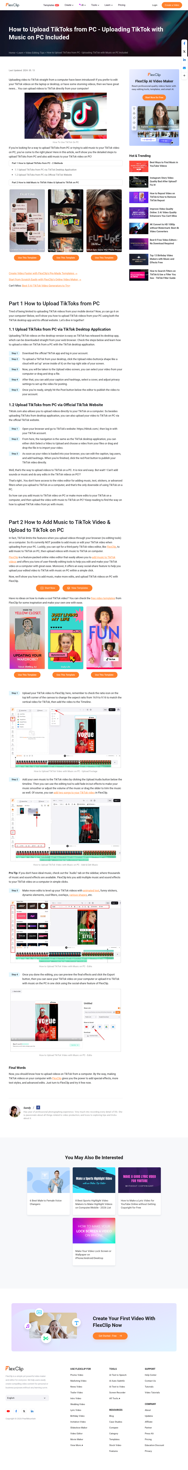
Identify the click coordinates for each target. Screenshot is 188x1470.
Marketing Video (78, 1381)
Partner (148, 1427)
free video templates (103, 598)
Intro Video (75, 1398)
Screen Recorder (117, 1392)
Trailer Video (76, 1392)
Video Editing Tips (35, 52)
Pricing (121, 5)
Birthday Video (77, 1416)
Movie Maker (76, 1439)
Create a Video (172, 5)
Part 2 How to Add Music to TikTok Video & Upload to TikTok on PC (45, 182)
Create (68, 5)
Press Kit (149, 1433)
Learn (107, 5)
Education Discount (154, 1445)
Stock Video (115, 1445)
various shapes (78, 894)
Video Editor (76, 1433)
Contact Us (150, 1381)
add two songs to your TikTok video (74, 792)
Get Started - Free (109, 1335)
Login (154, 5)
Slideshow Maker (78, 1427)
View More (75, 1445)
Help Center (150, 1375)
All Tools (113, 1398)
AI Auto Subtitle (117, 1381)
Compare (113, 1427)
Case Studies (115, 1422)
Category (113, 1433)
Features (113, 1451)
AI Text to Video (117, 1386)
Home (12, 52)
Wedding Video (77, 1404)
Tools (94, 5)
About (148, 1410)
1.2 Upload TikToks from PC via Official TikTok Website (43, 174)
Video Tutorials (152, 1392)
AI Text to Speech (117, 1375)
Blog (111, 1416)
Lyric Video (75, 1410)
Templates (48, 5)
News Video (76, 1386)
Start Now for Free (154, 97)
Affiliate (148, 1422)
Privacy (148, 1451)
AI (83, 5)
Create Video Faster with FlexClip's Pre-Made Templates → (43, 273)
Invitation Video (78, 1422)
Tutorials (149, 1386)
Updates (149, 1416)
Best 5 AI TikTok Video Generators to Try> (46, 285)
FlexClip (111, 546)
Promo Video (76, 1375)
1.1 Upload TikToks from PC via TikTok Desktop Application (46, 169)
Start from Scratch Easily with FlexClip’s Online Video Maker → (45, 279)
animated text (91, 890)
